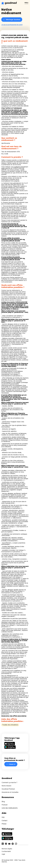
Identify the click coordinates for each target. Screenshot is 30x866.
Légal (3, 854)
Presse (4, 824)
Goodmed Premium (8, 789)
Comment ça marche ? (9, 782)
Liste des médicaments (10, 808)
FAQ (3, 817)
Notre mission (6, 786)
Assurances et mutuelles (10, 792)
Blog (3, 801)
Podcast (5, 805)
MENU (26, 3)
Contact (4, 820)
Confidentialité (6, 851)
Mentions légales (7, 849)
